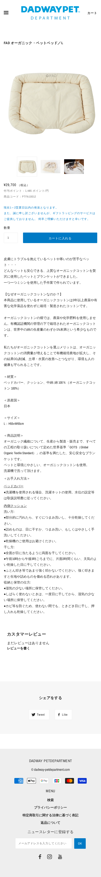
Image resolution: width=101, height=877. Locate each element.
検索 (50, 800)
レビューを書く (18, 648)
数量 (7, 228)
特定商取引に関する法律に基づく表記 (50, 815)
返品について (50, 822)
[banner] (50, 13)
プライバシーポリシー (50, 807)
